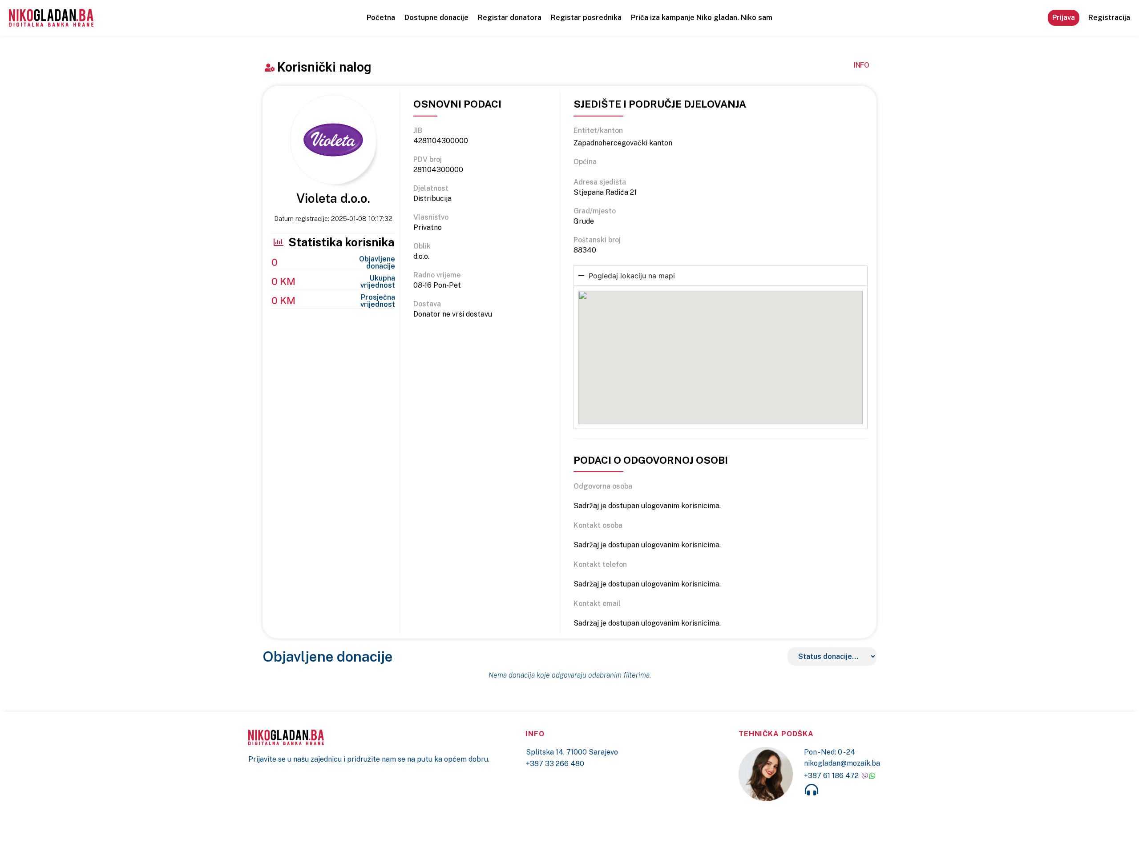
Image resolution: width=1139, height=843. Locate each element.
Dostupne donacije (436, 17)
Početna (381, 17)
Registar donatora (509, 17)
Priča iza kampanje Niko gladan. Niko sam (701, 17)
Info (861, 65)
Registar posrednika (586, 17)
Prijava (1063, 17)
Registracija (1109, 17)
